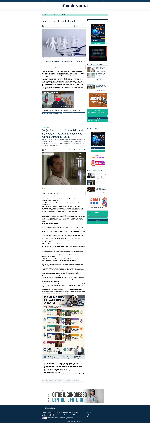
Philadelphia (59, 382)
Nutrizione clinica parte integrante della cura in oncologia (100, 68)
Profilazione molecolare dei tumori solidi (66, 110)
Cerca (107, 4)
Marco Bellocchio (52, 380)
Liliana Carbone (48, 26)
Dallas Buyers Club (67, 382)
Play (55, 67)
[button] (101, 1)
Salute (63, 14)
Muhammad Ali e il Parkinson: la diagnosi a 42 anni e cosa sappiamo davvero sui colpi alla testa (101, 175)
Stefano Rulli (68, 380)
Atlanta (81, 382)
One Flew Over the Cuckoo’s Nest (48, 382)
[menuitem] (46, 9)
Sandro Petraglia (61, 380)
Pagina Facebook (105, 1)
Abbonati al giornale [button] (97, 43)
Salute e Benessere (57, 14)
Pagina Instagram (107, 1)
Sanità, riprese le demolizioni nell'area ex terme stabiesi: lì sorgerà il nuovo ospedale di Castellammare (101, 86)
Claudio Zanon (47, 149)
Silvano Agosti (45, 380)
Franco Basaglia (76, 380)
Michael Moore (75, 382)
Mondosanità (48, 14)
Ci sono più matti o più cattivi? (100, 181)
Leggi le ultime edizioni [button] (97, 40)
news (43, 119)
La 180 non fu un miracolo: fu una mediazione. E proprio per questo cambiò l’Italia (101, 189)
